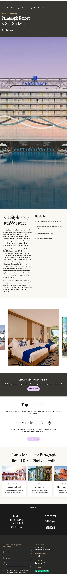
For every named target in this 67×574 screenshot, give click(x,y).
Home (3, 7)
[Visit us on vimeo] (41, 563)
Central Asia (10, 7)
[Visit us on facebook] (36, 563)
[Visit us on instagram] (44, 563)
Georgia (17, 7)
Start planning (33, 439)
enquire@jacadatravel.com (43, 549)
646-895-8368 (39, 547)
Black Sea (24, 7)
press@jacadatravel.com (43, 556)
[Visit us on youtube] (38, 563)
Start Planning (33, 388)
